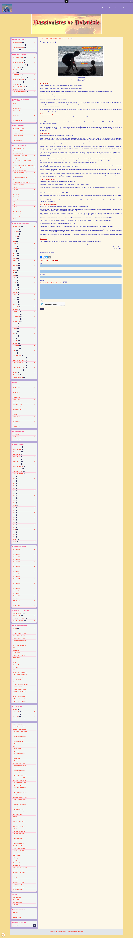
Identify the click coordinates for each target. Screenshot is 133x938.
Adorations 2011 (16, 389)
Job (14, 272)
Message (42, 280)
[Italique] (42, 282)
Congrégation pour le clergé (19, 153)
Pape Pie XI (15, 201)
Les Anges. (15, 879)
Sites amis (15, 904)
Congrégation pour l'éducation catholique (22, 160)
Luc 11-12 (16, 287)
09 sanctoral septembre (19, 466)
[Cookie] (3, 935)
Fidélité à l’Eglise (16, 652)
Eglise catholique (16, 855)
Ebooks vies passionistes (19, 79)
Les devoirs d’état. (17, 773)
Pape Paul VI (16, 194)
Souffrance (15, 667)
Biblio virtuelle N (16, 578)
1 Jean (15, 350)
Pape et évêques (16, 853)
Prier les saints (16, 421)
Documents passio (18, 74)
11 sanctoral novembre (19, 471)
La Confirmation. (16, 758)
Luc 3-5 (15, 280)
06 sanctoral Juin (17, 459)
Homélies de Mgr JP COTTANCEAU (20, 133)
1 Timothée (16, 340)
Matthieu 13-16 (17, 316)
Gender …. (15, 669)
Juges (15, 275)
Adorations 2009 (16, 385)
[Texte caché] (55, 282)
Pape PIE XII (15, 199)
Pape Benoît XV (16, 216)
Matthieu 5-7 (16, 309)
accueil (97, 7)
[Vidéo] (58, 282)
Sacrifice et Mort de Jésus (18, 870)
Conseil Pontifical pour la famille (20, 167)
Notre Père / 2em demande (19, 831)
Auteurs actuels (16, 605)
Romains (15, 328)
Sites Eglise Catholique (18, 902)
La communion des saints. (19, 850)
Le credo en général (17, 884)
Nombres (15, 323)
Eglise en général (16, 857)
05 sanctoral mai (17, 456)
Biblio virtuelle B (16, 552)
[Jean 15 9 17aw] (81, 61)
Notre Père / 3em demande (19, 828)
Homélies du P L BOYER (18, 130)
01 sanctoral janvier (18, 447)
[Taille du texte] (45, 282)
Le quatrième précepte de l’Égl (19, 777)
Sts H (15, 493)
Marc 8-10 (16, 302)
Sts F (15, 488)
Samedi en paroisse (17, 113)
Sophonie (16, 336)
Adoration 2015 (16, 397)
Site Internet (42, 274)
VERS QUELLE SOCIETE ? (19, 620)
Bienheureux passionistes (19, 44)
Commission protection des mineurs (21, 179)
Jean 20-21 (16, 267)
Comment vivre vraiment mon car (20, 672)
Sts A (15, 476)
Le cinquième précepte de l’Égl (19, 775)
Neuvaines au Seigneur (18, 409)
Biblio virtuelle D (16, 556)
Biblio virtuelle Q (16, 586)
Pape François (16, 187)
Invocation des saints (17, 814)
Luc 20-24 (16, 294)
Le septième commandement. (19, 794)
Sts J (15, 498)
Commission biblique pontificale (20, 177)
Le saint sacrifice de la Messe (19, 753)
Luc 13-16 (16, 289)
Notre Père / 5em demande (19, 824)
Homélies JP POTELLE (18, 135)
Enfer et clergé (16, 647)
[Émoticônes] (62, 282)
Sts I (15, 495)
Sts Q (15, 515)
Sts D (15, 483)
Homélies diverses (18, 67)
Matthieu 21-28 (17, 321)
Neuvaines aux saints (17, 411)
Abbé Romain (16, 716)
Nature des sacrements (18, 768)
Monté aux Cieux (16, 865)
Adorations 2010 (16, 387)
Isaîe (15, 250)
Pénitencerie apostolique (18, 184)
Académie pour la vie (17, 150)
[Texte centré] (52, 282)
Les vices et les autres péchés (19, 729)
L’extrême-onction (17, 748)
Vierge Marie (16, 436)
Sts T (15, 522)
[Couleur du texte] (47, 282)
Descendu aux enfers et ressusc (20, 867)
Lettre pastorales (16, 138)
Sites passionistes (17, 897)
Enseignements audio (18, 370)
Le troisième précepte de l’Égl (19, 780)
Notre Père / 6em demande (19, 821)
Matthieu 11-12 (17, 314)
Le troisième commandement (19, 804)
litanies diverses (16, 399)
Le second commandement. (19, 807)
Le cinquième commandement (19, 799)
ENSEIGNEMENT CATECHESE (51, 38)
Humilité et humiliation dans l (19, 689)
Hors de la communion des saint (20, 848)
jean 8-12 (16, 260)
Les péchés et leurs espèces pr (20, 731)
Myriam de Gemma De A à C (65, 38)
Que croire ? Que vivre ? (18, 681)
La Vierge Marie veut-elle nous (19, 640)
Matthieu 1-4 (16, 306)
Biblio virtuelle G (16, 564)
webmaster (15, 912)
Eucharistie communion (18, 755)
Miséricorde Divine (17, 118)
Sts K (15, 500)
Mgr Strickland (17, 711)
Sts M (15, 505)
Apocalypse (16, 229)
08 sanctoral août (17, 464)
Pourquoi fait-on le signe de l (19, 696)
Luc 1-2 (15, 277)
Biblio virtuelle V (16, 595)
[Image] (57, 282)
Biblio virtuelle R (16, 588)
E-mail (41, 269)
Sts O (15, 510)
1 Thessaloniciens (17, 355)
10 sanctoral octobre (18, 468)
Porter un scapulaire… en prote (19, 633)
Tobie (15, 338)
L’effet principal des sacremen (19, 765)
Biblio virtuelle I (16, 569)
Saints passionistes (18, 42)
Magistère (16, 709)
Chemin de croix (16, 416)
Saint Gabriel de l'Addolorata (20, 86)
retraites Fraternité (17, 108)
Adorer (14, 662)
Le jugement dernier (17, 686)
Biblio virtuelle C (16, 554)
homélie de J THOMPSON (18, 128)
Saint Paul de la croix (18, 82)
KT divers (16, 372)
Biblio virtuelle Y (16, 598)
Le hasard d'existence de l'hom (19, 698)
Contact (128, 7)
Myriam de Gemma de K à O (20, 362)
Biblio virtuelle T (16, 593)
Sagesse (15, 331)
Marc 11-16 (16, 304)
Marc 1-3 (16, 297)
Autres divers (16, 49)
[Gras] (40, 282)
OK (34, 925)
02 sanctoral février (18, 449)
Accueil (41, 38)
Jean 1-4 (15, 255)
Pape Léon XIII (16, 209)
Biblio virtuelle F (16, 561)
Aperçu (65, 282)
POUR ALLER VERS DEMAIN (20, 618)
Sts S (15, 519)
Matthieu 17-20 (17, 319)
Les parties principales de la (19, 887)
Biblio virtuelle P (16, 583)
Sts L (15, 502)
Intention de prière (17, 917)
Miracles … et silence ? (18, 679)
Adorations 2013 (16, 394)
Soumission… (16, 660)
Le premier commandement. (19, 809)
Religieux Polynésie (17, 899)
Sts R (15, 517)
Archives (15, 628)
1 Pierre (15, 353)
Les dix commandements (18, 811)
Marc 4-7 (16, 299)
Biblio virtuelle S (16, 590)
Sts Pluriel (16, 539)
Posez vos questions (17, 915)
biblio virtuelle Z (16, 600)
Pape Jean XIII (16, 196)
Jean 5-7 (15, 258)
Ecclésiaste (16, 233)
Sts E (15, 485)
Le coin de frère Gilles (18, 140)
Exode (15, 241)
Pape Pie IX (15, 206)
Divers (14, 218)
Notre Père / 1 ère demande (19, 833)
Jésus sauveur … (16, 657)
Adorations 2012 (16, 392)
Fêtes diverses (16, 434)
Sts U (15, 524)
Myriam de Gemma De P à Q (20, 365)
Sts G (15, 490)
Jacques (15, 253)
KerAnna (15, 72)
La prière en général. (17, 838)
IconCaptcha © (62, 305)
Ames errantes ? (16, 650)
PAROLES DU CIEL (17, 615)
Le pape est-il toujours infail (19, 630)
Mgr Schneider (17, 714)
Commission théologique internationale (21, 182)
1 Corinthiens (16, 345)
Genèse (15, 246)
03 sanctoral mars (18, 451)
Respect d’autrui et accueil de (19, 638)
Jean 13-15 (16, 263)
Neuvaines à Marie (17, 406)
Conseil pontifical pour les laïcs (20, 172)
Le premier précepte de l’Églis (19, 785)
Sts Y (15, 534)
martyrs (15, 541)
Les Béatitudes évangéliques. (19, 736)
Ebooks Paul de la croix (18, 62)
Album (103, 7)
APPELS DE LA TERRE (18, 613)
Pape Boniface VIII (17, 213)
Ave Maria (15, 816)
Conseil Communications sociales (20, 175)
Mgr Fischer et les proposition (19, 718)
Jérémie (15, 270)
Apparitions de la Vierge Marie (19, 655)
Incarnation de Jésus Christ (19, 872)
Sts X (15, 532)
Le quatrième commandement (19, 802)
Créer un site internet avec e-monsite (57, 931)
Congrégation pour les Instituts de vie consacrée (23, 165)
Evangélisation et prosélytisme (19, 701)
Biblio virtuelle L (16, 573)
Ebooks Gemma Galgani (19, 60)
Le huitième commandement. (19, 792)
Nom (41, 263)
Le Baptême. (16, 760)
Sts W (15, 529)
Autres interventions (17, 120)
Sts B (15, 478)
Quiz (109, 7)
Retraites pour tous (17, 110)
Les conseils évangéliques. (19, 770)
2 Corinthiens (16, 348)
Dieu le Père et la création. (18, 882)
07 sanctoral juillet (18, 461)
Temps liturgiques (17, 439)
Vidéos (115, 7)
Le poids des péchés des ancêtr (20, 674)
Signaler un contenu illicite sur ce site (75, 931)
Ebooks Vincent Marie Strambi (20, 65)
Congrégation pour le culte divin (20, 155)
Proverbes (16, 326)
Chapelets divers (16, 426)
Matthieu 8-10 (17, 311)
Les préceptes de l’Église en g (19, 787)
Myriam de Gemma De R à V (20, 367)
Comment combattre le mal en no (20, 684)
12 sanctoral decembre (19, 473)
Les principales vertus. (18, 741)
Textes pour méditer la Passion (20, 91)
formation (15, 105)
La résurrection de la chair (18, 843)
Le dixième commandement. (19, 790)
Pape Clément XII (17, 211)
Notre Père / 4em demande (19, 826)
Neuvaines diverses (17, 404)
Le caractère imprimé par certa (19, 763)
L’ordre (14, 746)
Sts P (15, 512)
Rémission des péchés (18, 845)
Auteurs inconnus (17, 603)
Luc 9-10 (15, 284)
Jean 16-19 (16, 265)
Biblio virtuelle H (16, 566)
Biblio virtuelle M (16, 576)
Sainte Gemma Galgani (18, 89)
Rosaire (14, 424)
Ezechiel (15, 238)
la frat (14, 103)
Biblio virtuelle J (16, 571)
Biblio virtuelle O (16, 581)
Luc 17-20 (16, 292)
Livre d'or (123, 7)
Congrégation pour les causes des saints (22, 162)
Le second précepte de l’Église (19, 782)
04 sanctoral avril (17, 454)
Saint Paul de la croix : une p (19, 94)
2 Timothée (16, 343)
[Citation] (50, 282)
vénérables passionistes (19, 47)
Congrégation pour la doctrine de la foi (21, 158)
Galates (15, 243)
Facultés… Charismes (17, 664)
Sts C (15, 481)
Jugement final (16, 862)
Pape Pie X (15, 204)
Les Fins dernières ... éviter (19, 726)
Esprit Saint (15, 860)
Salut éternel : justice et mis (19, 635)
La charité (15, 694)
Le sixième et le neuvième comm (20, 797)
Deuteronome (16, 231)
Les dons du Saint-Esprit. (18, 738)
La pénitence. (16, 751)
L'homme (15, 877)
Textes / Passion (17, 69)
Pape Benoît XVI (16, 189)
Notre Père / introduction (18, 836)
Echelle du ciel (17, 374)
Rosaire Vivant (16, 115)
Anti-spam (42, 301)
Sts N (15, 507)
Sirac (15, 333)
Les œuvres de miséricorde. (19, 734)
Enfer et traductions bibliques (19, 645)
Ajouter (42, 309)
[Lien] (53, 282)
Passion (15, 414)
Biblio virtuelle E (16, 559)
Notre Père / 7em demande (19, 819)
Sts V (15, 527)
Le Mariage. (15, 743)
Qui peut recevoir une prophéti (19, 677)
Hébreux (15, 248)
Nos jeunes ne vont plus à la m (19, 691)
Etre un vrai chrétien (17, 889)
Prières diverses (16, 419)
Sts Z (15, 536)
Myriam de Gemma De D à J (20, 360)
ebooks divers (17, 84)
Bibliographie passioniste (19, 57)
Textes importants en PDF (18, 148)
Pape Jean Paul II (17, 192)
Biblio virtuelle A (16, 549)
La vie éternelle (16, 840)
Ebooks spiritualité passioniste (20, 77)
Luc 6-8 (15, 282)
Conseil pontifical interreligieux (19, 170)
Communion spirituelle (18, 643)
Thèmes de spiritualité (18, 377)
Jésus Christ (16, 874)
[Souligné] (44, 282)
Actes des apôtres (18, 226)
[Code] (60, 282)
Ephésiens (16, 236)
